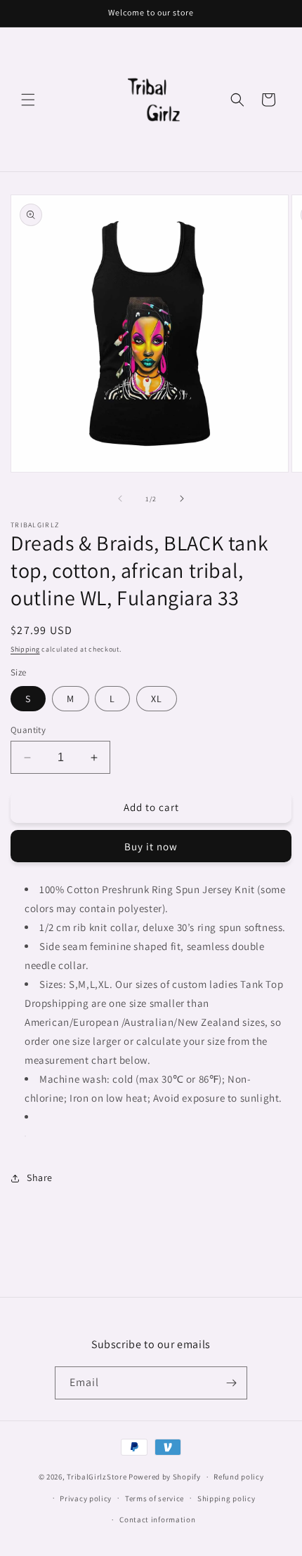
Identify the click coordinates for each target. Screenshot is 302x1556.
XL (156, 698)
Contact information (157, 1519)
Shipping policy (226, 1498)
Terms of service (154, 1498)
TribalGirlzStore (96, 1477)
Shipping (25, 649)
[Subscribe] (231, 1382)
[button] (28, 99)
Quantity (28, 730)
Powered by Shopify (165, 1477)
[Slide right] (181, 498)
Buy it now (151, 846)
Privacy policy (86, 1498)
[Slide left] (120, 498)
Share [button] (40, 1177)
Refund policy (238, 1477)
